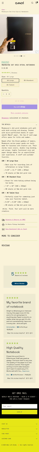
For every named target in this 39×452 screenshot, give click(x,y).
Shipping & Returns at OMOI (15, 219)
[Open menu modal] (3, 3)
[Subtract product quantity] (3, 94)
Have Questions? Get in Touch (16, 229)
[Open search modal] (32, 3)
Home (3, 9)
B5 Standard (28, 80)
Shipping (5, 118)
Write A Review (19, 283)
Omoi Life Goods (11, 445)
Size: (8, 76)
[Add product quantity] (9, 94)
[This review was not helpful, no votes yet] (30, 333)
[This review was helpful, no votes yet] (27, 333)
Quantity (5, 90)
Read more (25, 371)
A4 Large (10, 80)
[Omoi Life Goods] (19, 3)
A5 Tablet (10, 85)
